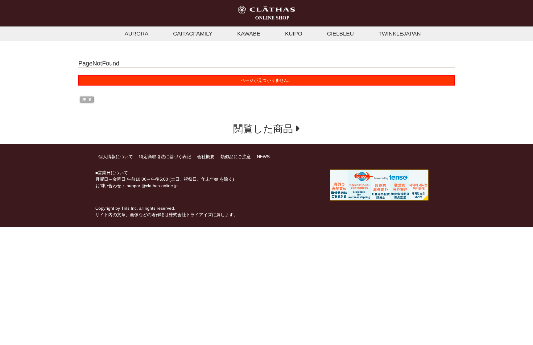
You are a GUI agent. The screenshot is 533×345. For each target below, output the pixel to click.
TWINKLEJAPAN (399, 34)
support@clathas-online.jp (152, 185)
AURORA (136, 34)
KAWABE (248, 34)
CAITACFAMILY (193, 34)
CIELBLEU (340, 34)
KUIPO (293, 34)
